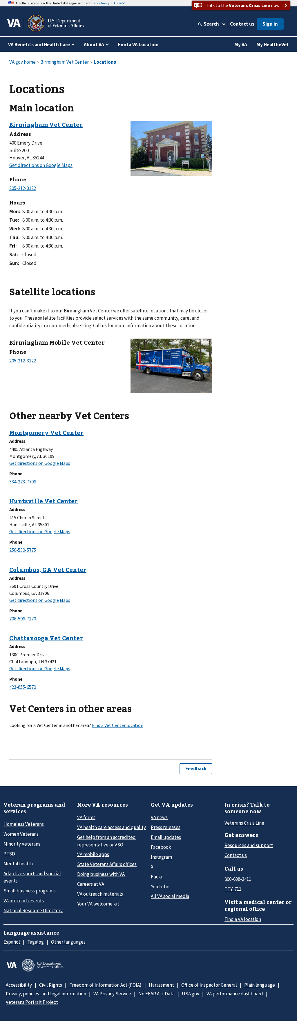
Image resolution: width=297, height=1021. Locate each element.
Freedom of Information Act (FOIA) (105, 985)
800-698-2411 (237, 879)
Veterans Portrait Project (32, 1002)
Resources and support (248, 845)
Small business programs (29, 890)
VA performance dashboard (235, 993)
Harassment (161, 985)
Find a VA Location (138, 44)
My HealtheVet (272, 44)
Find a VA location (242, 919)
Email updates (166, 837)
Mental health (18, 863)
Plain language (259, 985)
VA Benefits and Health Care (39, 44)
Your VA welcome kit (98, 904)
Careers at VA (90, 884)
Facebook (161, 847)
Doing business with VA (101, 874)
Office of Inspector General (209, 985)
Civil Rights (50, 985)
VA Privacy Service (112, 993)
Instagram (161, 857)
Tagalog (35, 942)
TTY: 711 (232, 889)
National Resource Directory (33, 910)
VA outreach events (23, 900)
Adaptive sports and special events (32, 877)
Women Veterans (21, 834)
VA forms (86, 817)
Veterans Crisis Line (244, 823)
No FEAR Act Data (156, 993)
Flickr (157, 877)
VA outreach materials (100, 894)
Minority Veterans (21, 844)
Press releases (165, 827)
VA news (159, 817)
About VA (94, 44)
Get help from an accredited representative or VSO (106, 841)
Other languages (68, 942)
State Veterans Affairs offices (107, 864)
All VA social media (170, 896)
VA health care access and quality (111, 827)
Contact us (242, 24)
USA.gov (190, 993)
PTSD (9, 854)
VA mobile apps (93, 854)
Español (11, 942)
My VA (240, 44)
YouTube (160, 886)
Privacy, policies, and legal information (46, 993)
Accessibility (19, 985)
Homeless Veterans (23, 824)
